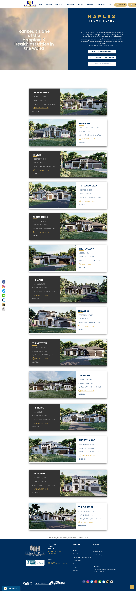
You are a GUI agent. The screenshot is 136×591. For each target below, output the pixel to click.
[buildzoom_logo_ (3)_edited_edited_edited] (3, 300)
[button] (49, 4)
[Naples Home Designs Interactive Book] (3, 309)
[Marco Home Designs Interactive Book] (3, 304)
